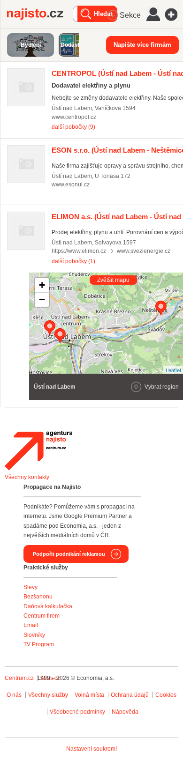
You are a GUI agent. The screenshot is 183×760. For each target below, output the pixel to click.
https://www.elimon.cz (79, 251)
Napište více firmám (142, 44)
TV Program (38, 644)
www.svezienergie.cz (143, 251)
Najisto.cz (40, 14)
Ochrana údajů (130, 695)
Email (30, 625)
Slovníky (34, 635)
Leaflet (173, 370)
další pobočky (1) (73, 261)
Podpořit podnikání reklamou (69, 554)
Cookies (165, 695)
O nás (14, 695)
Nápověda (125, 711)
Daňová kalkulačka (47, 606)
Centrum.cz (19, 678)
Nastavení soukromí (91, 748)
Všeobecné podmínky (77, 711)
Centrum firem (41, 615)
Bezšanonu (38, 596)
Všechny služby (48, 695)
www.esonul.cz (71, 184)
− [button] (42, 299)
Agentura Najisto (38, 450)
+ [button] (42, 285)
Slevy (30, 587)
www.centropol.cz (74, 117)
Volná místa (89, 695)
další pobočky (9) (73, 127)
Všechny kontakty (27, 477)
